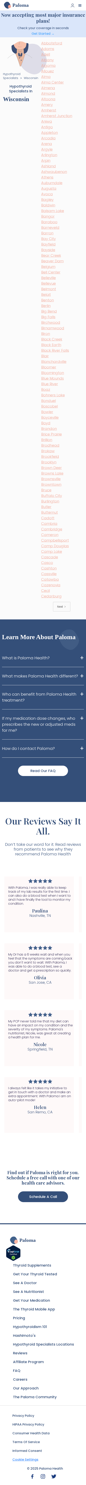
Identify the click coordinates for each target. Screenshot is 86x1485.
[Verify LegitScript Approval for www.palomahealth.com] (13, 1252)
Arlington (49, 154)
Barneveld (50, 227)
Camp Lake (51, 551)
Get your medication (31, 1300)
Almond (48, 93)
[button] (80, 5)
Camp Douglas (55, 545)
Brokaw (48, 450)
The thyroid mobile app (34, 1309)
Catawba (50, 579)
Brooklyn (48, 462)
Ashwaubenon (54, 171)
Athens (47, 177)
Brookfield (50, 456)
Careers (20, 1379)
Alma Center (52, 82)
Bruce (46, 490)
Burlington (50, 501)
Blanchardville (53, 361)
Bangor (48, 216)
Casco (47, 562)
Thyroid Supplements (32, 1265)
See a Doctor (25, 1282)
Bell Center (50, 272)
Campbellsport (55, 540)
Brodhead (50, 445)
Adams (47, 48)
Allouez (47, 71)
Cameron (49, 534)
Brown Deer (51, 467)
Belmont (48, 288)
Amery (47, 104)
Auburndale (51, 182)
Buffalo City (51, 495)
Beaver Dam (52, 261)
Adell (45, 54)
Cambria (49, 523)
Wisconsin (31, 78)
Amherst (48, 110)
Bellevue (48, 283)
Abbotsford (51, 43)
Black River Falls (55, 350)
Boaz (45, 389)
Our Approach (26, 1388)
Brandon (49, 428)
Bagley (47, 199)
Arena (46, 143)
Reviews (20, 1353)
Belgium (48, 266)
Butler (46, 506)
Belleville (48, 277)
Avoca (47, 194)
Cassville (49, 573)
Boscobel (49, 406)
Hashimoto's (24, 1335)
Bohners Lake (53, 395)
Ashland (48, 166)
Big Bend (49, 311)
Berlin (46, 305)
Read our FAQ (43, 770)
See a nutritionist (28, 1291)
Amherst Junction (56, 115)
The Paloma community (35, 1396)
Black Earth (51, 344)
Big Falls (48, 316)
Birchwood (50, 322)
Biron (45, 333)
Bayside (48, 249)
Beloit (46, 294)
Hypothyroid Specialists (11, 76)
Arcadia (48, 138)
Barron (47, 233)
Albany (47, 59)
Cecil (45, 590)
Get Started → (43, 33)
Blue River (49, 383)
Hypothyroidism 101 (30, 1326)
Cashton (49, 568)
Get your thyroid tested (35, 1274)
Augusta (48, 188)
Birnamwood (52, 328)
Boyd (45, 423)
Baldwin (48, 205)
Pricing (19, 1317)
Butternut (49, 512)
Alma (46, 76)
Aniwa (46, 121)
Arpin (45, 160)
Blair (45, 355)
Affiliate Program (28, 1361)
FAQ (16, 1370)
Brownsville (51, 478)
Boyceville (50, 417)
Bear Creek (51, 255)
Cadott (47, 517)
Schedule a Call (43, 1196)
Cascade (49, 557)
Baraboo (49, 221)
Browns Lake (52, 473)
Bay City (48, 238)
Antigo (47, 126)
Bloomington (52, 372)
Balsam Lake (52, 210)
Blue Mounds (52, 378)
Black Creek (51, 339)
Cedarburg (51, 596)
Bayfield (48, 244)
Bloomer (48, 367)
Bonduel (48, 400)
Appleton (49, 132)
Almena (48, 87)
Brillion (46, 439)
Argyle (47, 149)
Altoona (48, 99)
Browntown (51, 484)
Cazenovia (50, 585)
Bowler (47, 411)
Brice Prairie (51, 434)
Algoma (48, 65)
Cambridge (51, 529)
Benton (47, 300)
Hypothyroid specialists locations (43, 1344)
